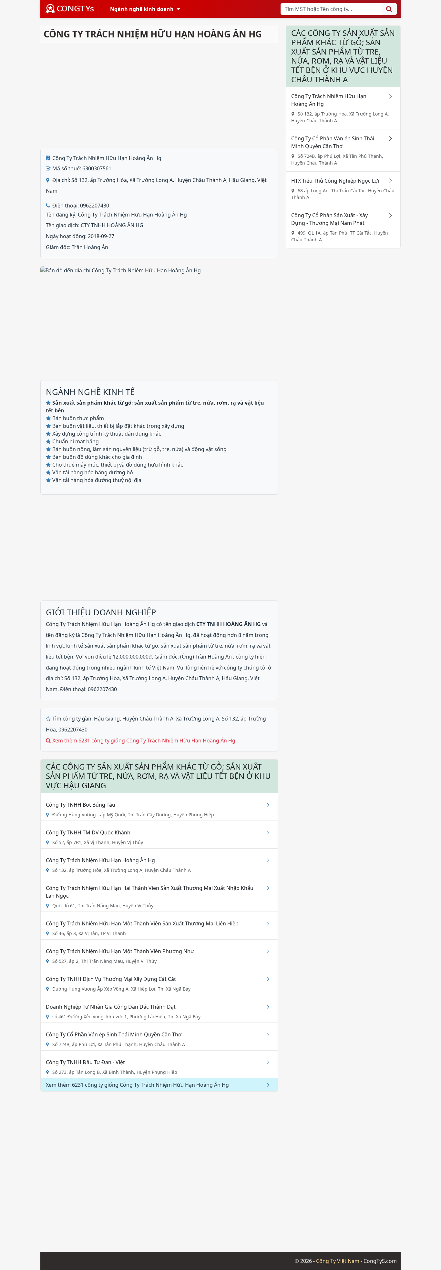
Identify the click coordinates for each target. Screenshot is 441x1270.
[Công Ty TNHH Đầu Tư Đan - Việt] (265, 1062)
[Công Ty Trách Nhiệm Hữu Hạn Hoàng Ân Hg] (265, 860)
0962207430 (72, 729)
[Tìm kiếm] (389, 9)
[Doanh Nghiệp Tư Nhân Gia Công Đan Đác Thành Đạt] (265, 1007)
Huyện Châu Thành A (147, 718)
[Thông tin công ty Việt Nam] (71, 9)
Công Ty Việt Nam (337, 1261)
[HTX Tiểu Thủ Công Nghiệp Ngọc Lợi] (388, 181)
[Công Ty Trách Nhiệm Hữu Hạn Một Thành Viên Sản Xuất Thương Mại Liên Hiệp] (265, 923)
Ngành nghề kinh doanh (142, 9)
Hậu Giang (107, 718)
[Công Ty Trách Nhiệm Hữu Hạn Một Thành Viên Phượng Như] (265, 951)
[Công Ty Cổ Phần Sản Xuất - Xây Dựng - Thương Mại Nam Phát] (388, 215)
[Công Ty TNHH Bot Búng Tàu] (265, 805)
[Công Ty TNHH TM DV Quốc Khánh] (265, 832)
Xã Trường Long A (197, 718)
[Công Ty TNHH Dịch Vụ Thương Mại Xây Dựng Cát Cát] (265, 979)
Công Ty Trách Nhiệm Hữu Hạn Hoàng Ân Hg (106, 158)
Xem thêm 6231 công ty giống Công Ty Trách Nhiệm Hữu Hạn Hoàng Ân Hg (143, 740)
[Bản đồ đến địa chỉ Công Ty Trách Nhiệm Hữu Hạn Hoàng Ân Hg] (120, 269)
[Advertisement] (159, 96)
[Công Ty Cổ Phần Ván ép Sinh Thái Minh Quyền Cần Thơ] (265, 1034)
